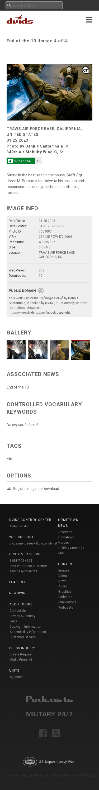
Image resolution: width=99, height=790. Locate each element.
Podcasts (65, 597)
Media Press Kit (21, 660)
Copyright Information (25, 626)
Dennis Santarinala (44, 146)
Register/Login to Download (36, 489)
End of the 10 (18, 387)
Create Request (21, 654)
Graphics (65, 591)
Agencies (16, 677)
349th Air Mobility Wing (30, 152)
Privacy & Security (22, 616)
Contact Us (18, 611)
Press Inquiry (22, 648)
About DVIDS (20, 604)
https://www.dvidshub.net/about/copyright (39, 312)
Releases (65, 532)
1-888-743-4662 (21, 561)
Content (66, 564)
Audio (62, 586)
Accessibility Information (28, 632)
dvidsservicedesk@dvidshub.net (33, 543)
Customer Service (23, 637)
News (62, 581)
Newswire (18, 593)
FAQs (13, 621)
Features (17, 582)
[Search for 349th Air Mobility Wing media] (56, 152)
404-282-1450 (20, 526)
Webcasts (65, 607)
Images (63, 570)
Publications (67, 602)
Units (14, 670)
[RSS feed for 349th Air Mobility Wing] (62, 152)
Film (10, 459)
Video (62, 576)
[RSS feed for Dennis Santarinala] (67, 146)
